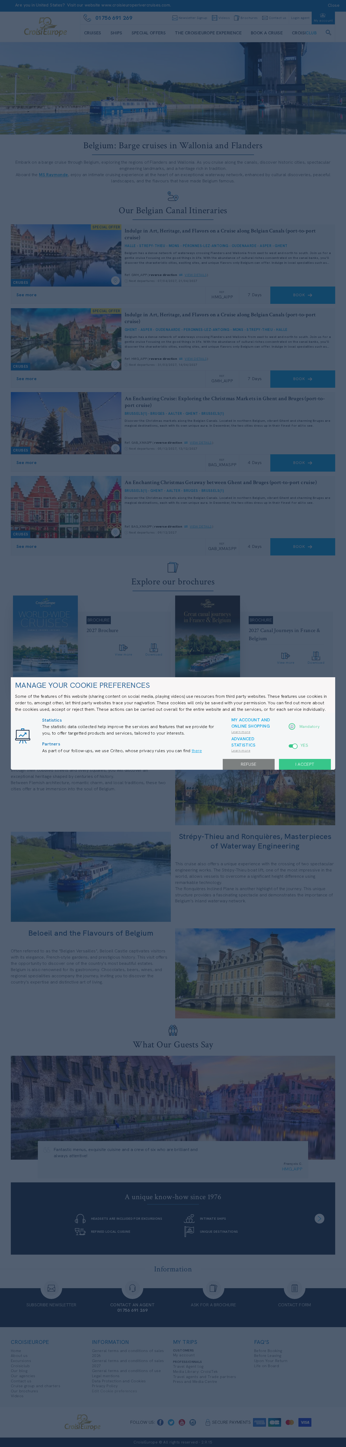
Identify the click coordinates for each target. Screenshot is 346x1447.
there (197, 751)
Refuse (248, 764)
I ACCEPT (304, 764)
